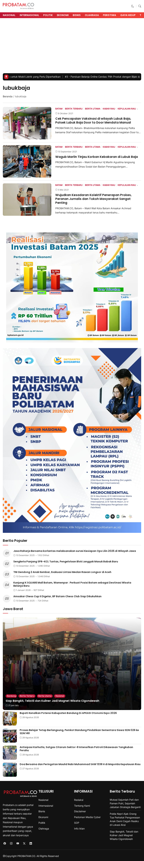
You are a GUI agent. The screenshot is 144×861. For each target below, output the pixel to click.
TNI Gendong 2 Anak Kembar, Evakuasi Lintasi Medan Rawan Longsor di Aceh (62, 572)
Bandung (11, 696)
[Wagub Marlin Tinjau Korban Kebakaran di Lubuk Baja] (27, 175)
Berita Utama (44, 696)
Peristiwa (109, 15)
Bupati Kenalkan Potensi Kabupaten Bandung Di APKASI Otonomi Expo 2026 (68, 713)
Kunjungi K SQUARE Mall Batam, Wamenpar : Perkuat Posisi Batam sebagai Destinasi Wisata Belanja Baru (72, 584)
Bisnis (77, 15)
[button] (132, 6)
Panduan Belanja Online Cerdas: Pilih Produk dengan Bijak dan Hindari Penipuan (86, 76)
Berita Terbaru (27, 696)
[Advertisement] (72, 46)
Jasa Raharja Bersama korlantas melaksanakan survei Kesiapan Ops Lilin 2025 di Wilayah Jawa (74, 551)
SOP (76, 822)
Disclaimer (80, 811)
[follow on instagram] (11, 843)
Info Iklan (79, 828)
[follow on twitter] (24, 843)
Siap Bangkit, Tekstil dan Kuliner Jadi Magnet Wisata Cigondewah (52, 701)
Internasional (29, 15)
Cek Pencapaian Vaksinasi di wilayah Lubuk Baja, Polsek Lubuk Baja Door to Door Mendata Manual (93, 120)
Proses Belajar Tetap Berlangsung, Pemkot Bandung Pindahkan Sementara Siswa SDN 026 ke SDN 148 (79, 731)
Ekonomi (63, 15)
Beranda (7, 96)
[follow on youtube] (17, 843)
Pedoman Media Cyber (87, 817)
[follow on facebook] (4, 843)
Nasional (9, 15)
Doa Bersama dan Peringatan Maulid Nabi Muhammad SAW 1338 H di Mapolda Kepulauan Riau (80, 764)
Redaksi (78, 799)
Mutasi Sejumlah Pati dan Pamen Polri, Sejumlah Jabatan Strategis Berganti (125, 803)
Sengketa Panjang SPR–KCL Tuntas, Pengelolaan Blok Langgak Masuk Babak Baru (65, 561)
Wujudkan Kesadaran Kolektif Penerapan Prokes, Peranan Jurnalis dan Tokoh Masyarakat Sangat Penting (93, 199)
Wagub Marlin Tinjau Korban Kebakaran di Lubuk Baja (96, 157)
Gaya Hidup (128, 15)
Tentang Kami (82, 805)
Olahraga (92, 15)
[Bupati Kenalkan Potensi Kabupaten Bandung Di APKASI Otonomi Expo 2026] (10, 723)
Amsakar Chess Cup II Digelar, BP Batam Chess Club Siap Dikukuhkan (57, 596)
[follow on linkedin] (30, 843)
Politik (48, 15)
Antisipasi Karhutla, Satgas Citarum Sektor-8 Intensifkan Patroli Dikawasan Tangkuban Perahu (76, 748)
